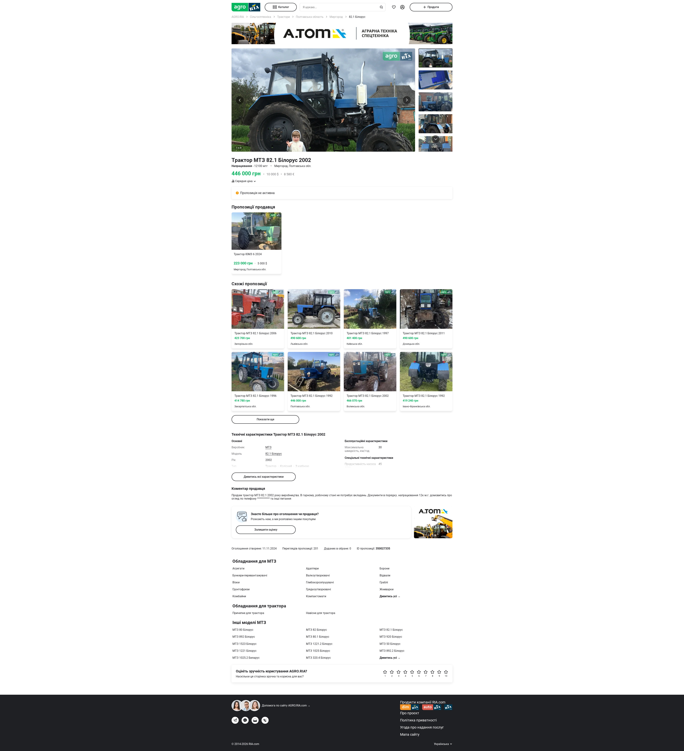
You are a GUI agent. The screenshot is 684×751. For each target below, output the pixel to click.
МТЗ (268, 447)
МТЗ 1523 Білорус (244, 644)
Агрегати (238, 568)
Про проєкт (409, 713)
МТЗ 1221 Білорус (244, 650)
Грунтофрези (241, 589)
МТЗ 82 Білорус (316, 629)
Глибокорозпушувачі (320, 582)
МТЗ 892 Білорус (243, 636)
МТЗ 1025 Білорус (318, 650)
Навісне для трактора (320, 613)
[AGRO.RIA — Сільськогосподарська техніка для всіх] (248, 7)
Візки (236, 582)
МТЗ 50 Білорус (390, 644)
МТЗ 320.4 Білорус (318, 657)
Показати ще (265, 419)
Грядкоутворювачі (318, 589)
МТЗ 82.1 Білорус (391, 629)
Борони (384, 568)
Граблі (384, 582)
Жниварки (386, 589)
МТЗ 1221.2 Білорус (319, 644)
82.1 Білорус (273, 453)
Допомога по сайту (286, 705)
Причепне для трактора (248, 613)
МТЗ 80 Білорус (242, 629)
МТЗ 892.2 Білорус (392, 650)
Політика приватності (418, 720)
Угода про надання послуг (422, 727)
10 (446, 676)
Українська (442, 744)
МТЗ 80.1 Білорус (317, 636)
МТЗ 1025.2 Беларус (246, 657)
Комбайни (239, 596)
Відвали (385, 575)
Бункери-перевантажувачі (249, 575)
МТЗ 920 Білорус (391, 636)
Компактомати (316, 596)
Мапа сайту (409, 734)
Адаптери (312, 568)
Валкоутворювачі (318, 575)
